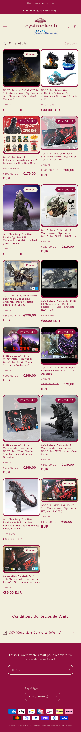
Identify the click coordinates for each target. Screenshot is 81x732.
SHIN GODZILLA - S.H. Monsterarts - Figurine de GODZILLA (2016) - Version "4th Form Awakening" (18, 360)
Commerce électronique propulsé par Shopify (52, 725)
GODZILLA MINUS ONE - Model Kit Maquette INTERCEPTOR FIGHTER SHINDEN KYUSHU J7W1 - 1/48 (59, 305)
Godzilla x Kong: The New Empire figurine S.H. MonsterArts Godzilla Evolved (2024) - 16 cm (20, 239)
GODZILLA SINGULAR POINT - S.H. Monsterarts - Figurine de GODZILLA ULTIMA (59, 156)
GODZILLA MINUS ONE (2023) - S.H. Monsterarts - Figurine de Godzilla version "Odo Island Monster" (21, 95)
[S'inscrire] (68, 670)
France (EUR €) (38, 696)
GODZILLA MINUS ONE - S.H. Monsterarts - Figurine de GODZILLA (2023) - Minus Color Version (59, 449)
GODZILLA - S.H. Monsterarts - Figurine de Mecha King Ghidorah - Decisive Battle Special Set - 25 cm (21, 300)
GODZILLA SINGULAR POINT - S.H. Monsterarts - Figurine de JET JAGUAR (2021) (59, 508)
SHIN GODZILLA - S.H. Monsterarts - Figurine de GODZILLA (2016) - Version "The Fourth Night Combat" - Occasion (19, 450)
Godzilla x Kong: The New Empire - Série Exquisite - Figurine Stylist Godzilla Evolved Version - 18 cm (21, 524)
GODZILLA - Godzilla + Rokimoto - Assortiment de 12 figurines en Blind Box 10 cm (20, 160)
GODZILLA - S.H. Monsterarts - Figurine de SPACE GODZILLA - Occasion (59, 370)
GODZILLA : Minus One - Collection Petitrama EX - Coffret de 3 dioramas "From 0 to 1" (59, 95)
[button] (5, 26)
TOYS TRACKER (24, 725)
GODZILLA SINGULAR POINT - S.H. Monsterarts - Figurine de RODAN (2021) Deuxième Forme (21, 578)
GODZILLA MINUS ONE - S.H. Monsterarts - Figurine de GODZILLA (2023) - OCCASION (58, 233)
